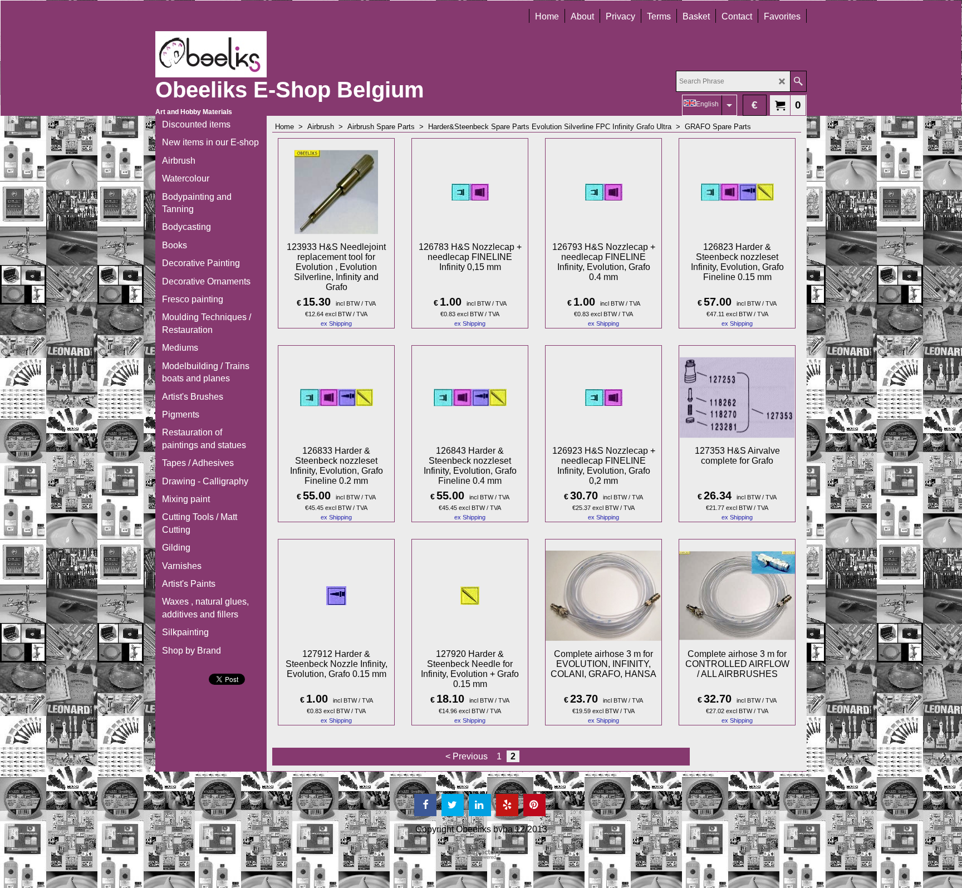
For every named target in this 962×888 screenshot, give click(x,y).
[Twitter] (452, 805)
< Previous (466, 756)
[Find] (798, 81)
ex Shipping (336, 323)
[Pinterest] (534, 805)
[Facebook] (425, 805)
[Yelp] (507, 805)
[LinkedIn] (480, 805)
